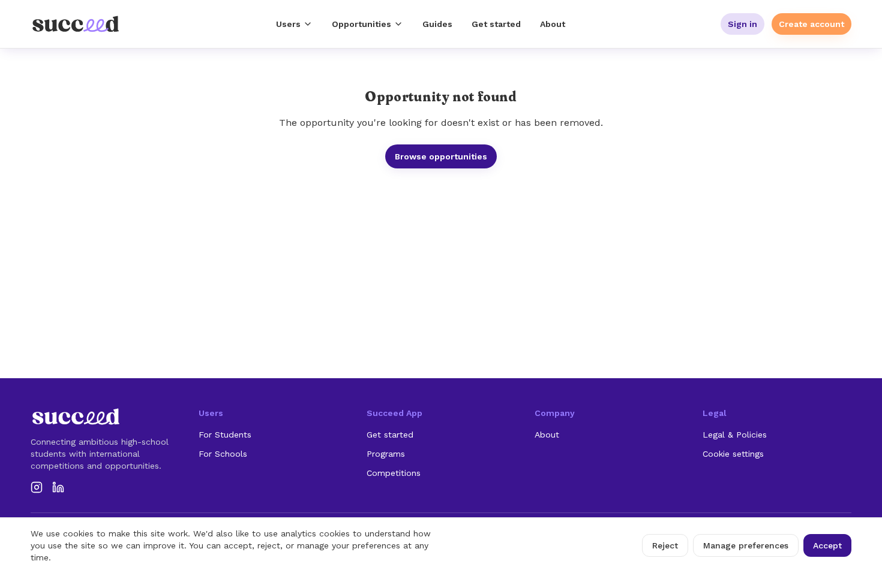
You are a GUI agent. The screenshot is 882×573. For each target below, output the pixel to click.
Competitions (394, 473)
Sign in (742, 24)
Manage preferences (745, 545)
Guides (437, 24)
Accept (827, 545)
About (552, 24)
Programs (386, 454)
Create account (811, 24)
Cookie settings (733, 454)
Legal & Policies (735, 434)
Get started (496, 24)
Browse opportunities (441, 156)
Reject (665, 545)
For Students (225, 434)
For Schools (223, 454)
